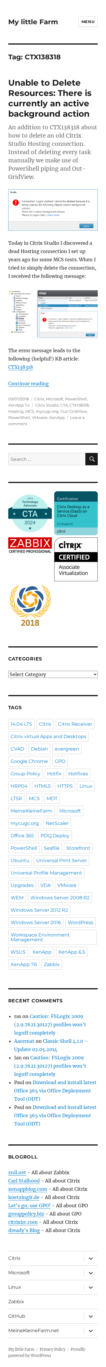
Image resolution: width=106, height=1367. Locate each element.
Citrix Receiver (75, 724)
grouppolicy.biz (26, 1214)
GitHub (16, 1316)
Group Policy (25, 774)
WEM (17, 898)
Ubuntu (20, 860)
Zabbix (52, 964)
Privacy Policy (52, 1349)
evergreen (67, 749)
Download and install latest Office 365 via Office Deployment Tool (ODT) (55, 1090)
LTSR (16, 798)
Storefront (78, 848)
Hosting (16, 411)
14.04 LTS (21, 724)
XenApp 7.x (19, 405)
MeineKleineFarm (31, 811)
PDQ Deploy (55, 836)
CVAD (17, 749)
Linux (86, 786)
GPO (60, 761)
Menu (88, 21)
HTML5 (42, 786)
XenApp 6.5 (71, 952)
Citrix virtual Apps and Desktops (48, 736)
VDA (45, 885)
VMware (39, 417)
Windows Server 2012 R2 (39, 910)
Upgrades (22, 885)
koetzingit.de (23, 1197)
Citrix (39, 399)
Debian (39, 749)
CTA (64, 405)
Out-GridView (73, 411)
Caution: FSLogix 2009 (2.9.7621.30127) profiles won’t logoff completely (50, 1024)
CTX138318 (20, 367)
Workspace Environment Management (40, 937)
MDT (52, 798)
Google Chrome (29, 761)
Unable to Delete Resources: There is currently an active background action (50, 98)
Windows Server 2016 (36, 922)
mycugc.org (47, 411)
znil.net (17, 1172)
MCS (29, 411)
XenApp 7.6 (24, 964)
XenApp (57, 417)
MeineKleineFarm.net (33, 1330)
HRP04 (19, 786)
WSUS (18, 952)
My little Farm (33, 22)
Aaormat (24, 1041)
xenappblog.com (27, 1189)
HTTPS (65, 786)
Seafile (51, 848)
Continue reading (28, 383)
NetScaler (57, 823)
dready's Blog (24, 1230)
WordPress (80, 922)
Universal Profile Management (46, 873)
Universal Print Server (61, 860)
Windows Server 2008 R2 (60, 898)
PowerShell (76, 399)
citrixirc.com (23, 1222)
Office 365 (22, 836)
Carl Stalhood (24, 1181)
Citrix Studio (47, 405)
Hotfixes (78, 774)
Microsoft (54, 399)
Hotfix (54, 774)
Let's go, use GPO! (29, 1205)
